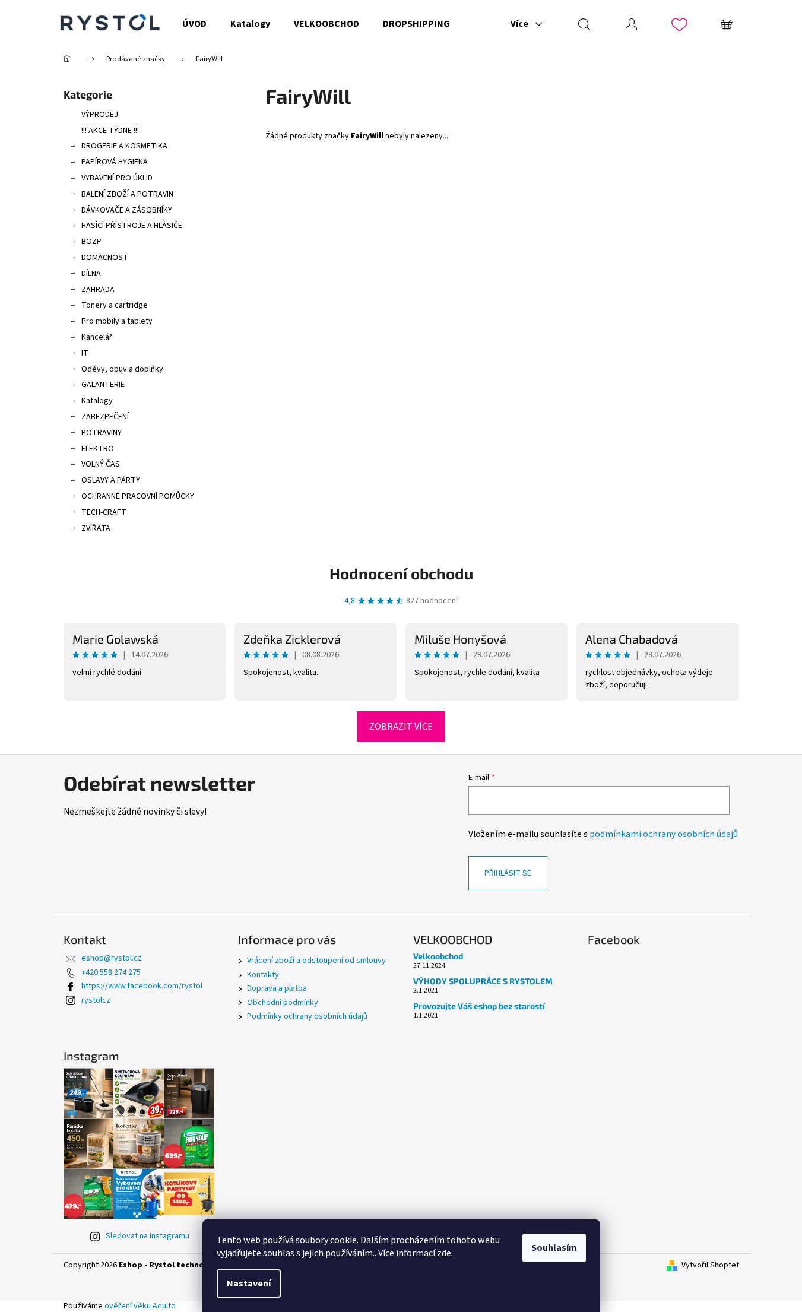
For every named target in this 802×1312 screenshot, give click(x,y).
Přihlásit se (507, 873)
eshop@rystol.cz (111, 958)
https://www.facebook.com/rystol (141, 986)
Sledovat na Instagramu (147, 1236)
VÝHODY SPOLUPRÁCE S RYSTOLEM (483, 981)
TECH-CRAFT (103, 512)
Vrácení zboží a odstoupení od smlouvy (316, 960)
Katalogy (97, 401)
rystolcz (95, 1000)
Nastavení (249, 1283)
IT (84, 353)
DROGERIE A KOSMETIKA (124, 146)
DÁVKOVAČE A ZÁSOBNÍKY (126, 210)
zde (444, 1253)
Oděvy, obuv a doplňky (122, 369)
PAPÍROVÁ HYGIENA (114, 162)
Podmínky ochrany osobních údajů (307, 1016)
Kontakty (263, 975)
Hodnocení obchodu (401, 573)
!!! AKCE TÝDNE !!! (110, 131)
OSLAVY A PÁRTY (110, 480)
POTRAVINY (101, 433)
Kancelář (96, 337)
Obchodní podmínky (282, 1003)
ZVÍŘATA (95, 528)
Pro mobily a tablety (117, 321)
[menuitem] (194, 23)
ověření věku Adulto (140, 1306)
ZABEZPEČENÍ (105, 417)
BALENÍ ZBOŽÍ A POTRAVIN (127, 194)
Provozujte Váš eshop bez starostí (479, 1006)
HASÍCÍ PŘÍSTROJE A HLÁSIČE (131, 226)
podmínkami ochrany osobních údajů (663, 834)
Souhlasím (554, 1247)
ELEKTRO (97, 449)
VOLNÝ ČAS (100, 464)
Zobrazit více (401, 726)
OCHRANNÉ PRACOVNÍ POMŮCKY (137, 496)
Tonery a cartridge (114, 305)
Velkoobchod (438, 956)
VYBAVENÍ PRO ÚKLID (117, 178)
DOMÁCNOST (104, 258)
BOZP (91, 242)
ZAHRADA (98, 290)
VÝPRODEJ (99, 115)
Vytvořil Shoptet (710, 1265)
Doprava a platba (277, 988)
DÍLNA (91, 274)
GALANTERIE (103, 385)
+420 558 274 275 (111, 972)
